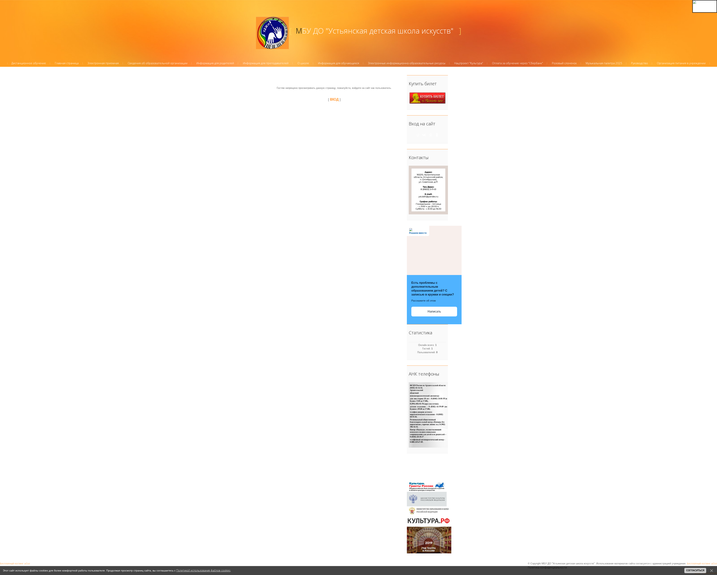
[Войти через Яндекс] (430, 135)
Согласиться (695, 570)
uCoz (27, 563)
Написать (434, 311)
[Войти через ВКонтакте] (424, 135)
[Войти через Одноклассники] (437, 135)
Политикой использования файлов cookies (203, 570)
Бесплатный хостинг (12, 563)
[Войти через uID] (418, 135)
